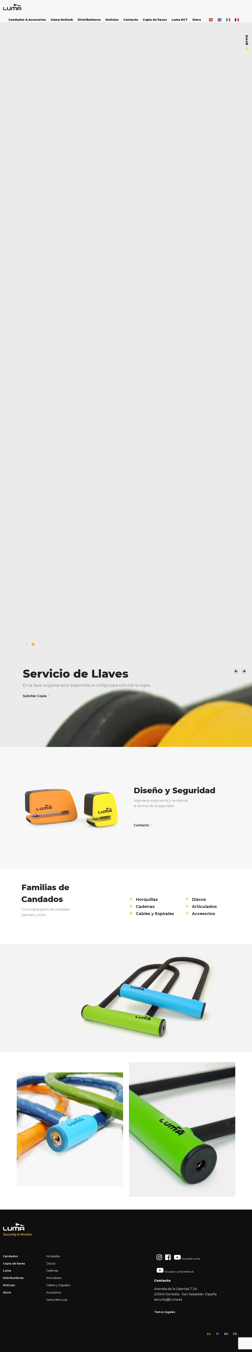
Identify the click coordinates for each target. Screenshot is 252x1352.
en (226, 1334)
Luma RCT (180, 19)
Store (196, 19)
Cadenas (145, 906)
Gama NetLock (56, 1300)
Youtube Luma (190, 1258)
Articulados (204, 906)
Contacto (130, 19)
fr (235, 1334)
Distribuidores (89, 19)
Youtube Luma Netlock (179, 1271)
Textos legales (164, 1312)
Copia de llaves (155, 19)
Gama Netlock (62, 19)
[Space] (17, 7)
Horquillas (146, 899)
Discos (198, 899)
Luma (7, 1270)
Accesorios (203, 913)
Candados (10, 1256)
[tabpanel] (126, 676)
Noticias (112, 19)
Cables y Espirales (154, 913)
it (217, 1334)
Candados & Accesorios (27, 19)
